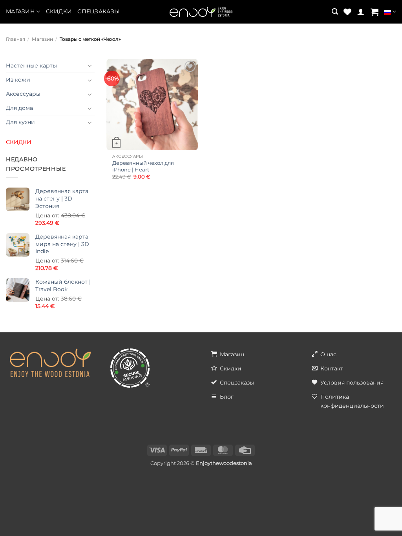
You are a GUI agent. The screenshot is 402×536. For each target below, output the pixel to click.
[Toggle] (90, 65)
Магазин (20, 11)
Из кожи (18, 79)
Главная (15, 39)
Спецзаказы (98, 11)
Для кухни (20, 122)
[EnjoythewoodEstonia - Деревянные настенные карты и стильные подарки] (201, 12)
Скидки (59, 11)
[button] (335, 11)
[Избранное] (347, 11)
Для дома (19, 107)
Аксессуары (23, 93)
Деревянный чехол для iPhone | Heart (143, 166)
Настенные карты (31, 65)
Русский (390, 12)
